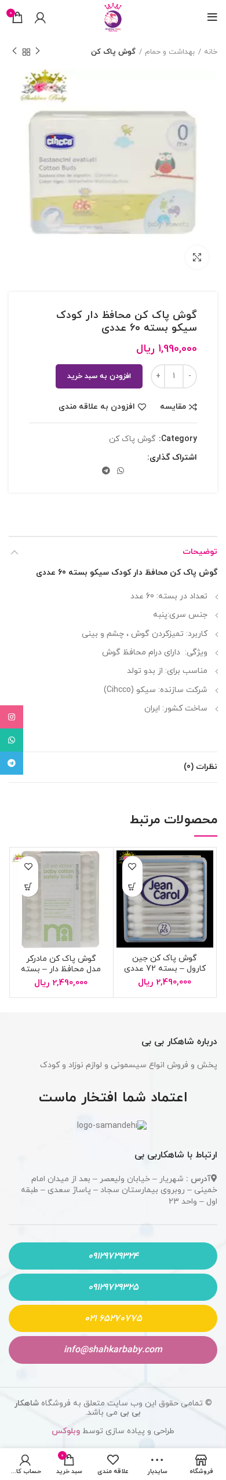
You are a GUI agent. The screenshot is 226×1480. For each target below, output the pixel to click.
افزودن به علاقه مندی (97, 407)
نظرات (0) (200, 766)
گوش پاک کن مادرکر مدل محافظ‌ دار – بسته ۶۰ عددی (61, 969)
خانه (210, 52)
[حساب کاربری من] (40, 17)
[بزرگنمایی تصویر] (197, 257)
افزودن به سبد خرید (99, 376)
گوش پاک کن (113, 52)
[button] (132, 886)
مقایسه (173, 407)
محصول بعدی (14, 52)
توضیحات (200, 551)
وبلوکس (67, 1431)
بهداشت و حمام (170, 52)
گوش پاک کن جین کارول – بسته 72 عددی (165, 963)
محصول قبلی (37, 52)
